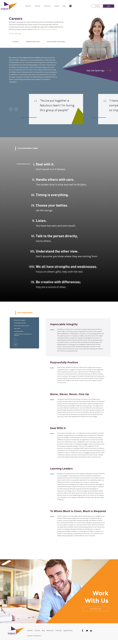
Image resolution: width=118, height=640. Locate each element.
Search (71, 6)
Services (37, 6)
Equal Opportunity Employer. (47, 29)
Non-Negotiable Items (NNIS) (56, 41)
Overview (15, 41)
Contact (97, 6)
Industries (47, 6)
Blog (64, 6)
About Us (28, 6)
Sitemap (59, 630)
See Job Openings (15, 33)
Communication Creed (33, 41)
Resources (50, 630)
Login (108, 6)
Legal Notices (68, 630)
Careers (56, 6)
